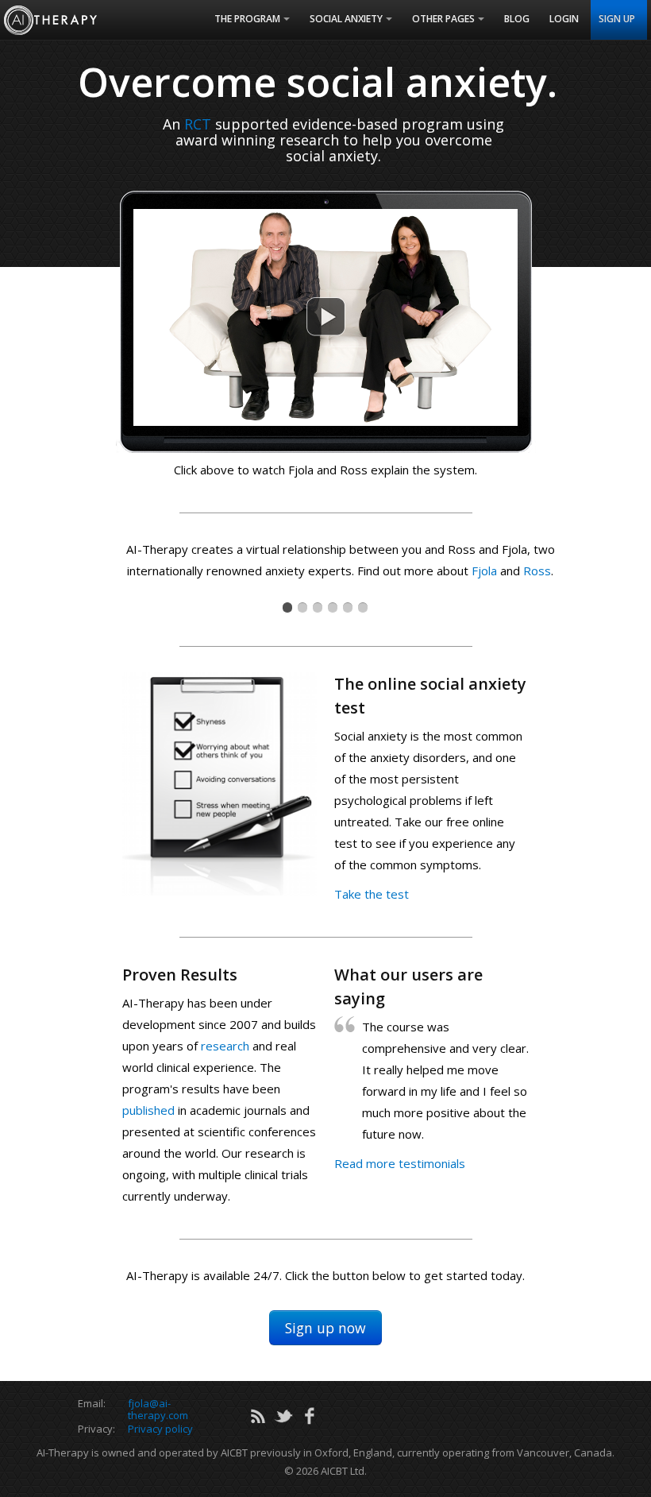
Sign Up (617, 18)
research (225, 1046)
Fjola (484, 570)
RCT (197, 123)
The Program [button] (247, 18)
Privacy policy (160, 1429)
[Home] (50, 20)
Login (564, 18)
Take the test (371, 894)
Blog (517, 18)
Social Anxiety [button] (346, 18)
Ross (537, 570)
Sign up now (325, 1327)
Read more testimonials (399, 1163)
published (148, 1110)
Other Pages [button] (443, 18)
